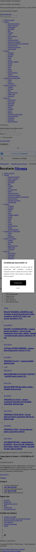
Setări (18, 288)
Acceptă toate (18, 283)
